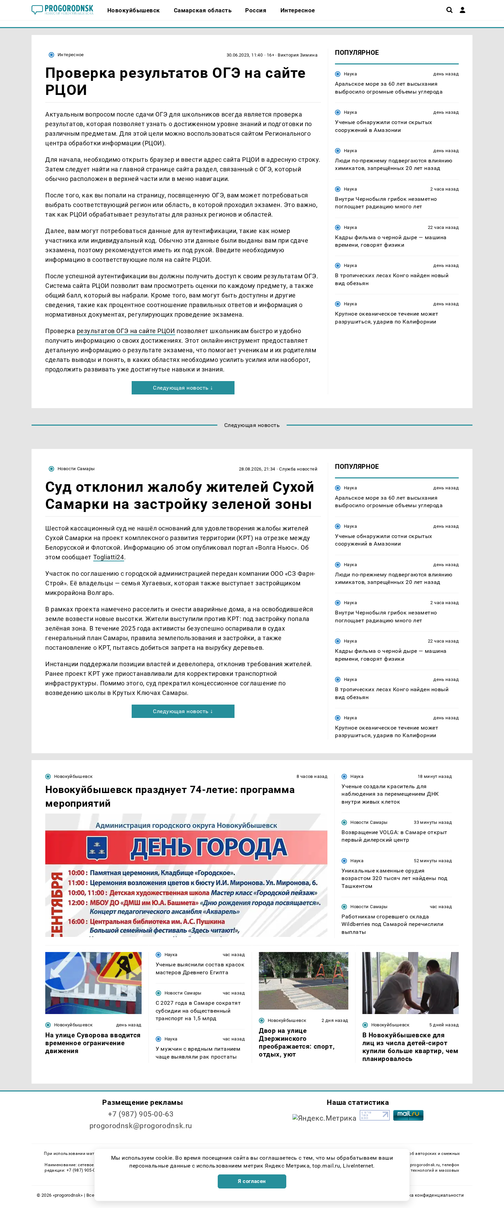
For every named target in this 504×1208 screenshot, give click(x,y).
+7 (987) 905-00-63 (140, 1114)
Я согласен (252, 1181)
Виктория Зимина (297, 55)
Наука (350, 73)
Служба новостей (298, 469)
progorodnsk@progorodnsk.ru (140, 1126)
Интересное (71, 54)
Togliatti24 (108, 557)
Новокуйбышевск (73, 776)
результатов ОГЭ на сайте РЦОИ (126, 330)
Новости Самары (76, 468)
